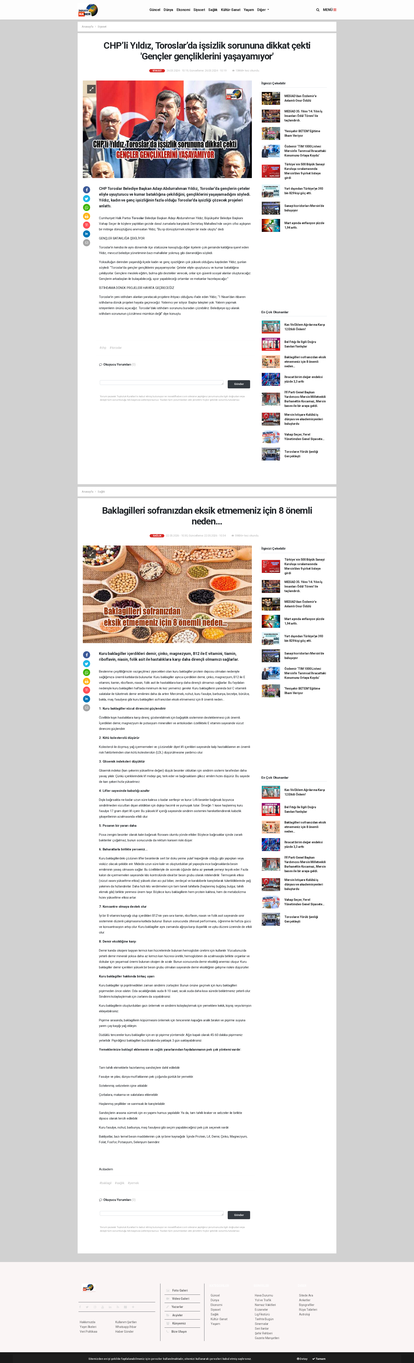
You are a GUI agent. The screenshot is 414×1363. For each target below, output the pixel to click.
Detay (303, 1358)
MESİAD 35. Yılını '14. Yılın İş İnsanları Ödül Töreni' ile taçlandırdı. (303, 116)
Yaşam (249, 10)
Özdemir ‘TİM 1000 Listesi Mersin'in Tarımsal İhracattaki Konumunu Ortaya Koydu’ (305, 151)
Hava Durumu (264, 1295)
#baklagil (105, 1183)
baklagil (127, 1049)
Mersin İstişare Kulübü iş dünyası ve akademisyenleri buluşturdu (303, 419)
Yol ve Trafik (263, 1300)
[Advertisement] (58, 86)
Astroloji (304, 1314)
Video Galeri (180, 1298)
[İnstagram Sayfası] (97, 1307)
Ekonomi (183, 10)
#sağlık (119, 1183)
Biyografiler (306, 1305)
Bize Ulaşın (179, 1331)
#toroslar (116, 347)
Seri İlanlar (262, 1328)
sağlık (159, 1049)
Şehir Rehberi (264, 1333)
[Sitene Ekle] (135, 1307)
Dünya (168, 10)
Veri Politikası (88, 1331)
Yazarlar (177, 1307)
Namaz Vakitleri (265, 1305)
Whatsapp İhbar (125, 1327)
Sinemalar (261, 1324)
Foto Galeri (180, 1290)
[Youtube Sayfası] (104, 1307)
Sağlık (213, 10)
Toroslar (138, 218)
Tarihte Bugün (264, 1319)
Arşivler (177, 1315)
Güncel (154, 10)
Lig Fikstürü (262, 1314)
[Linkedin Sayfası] (112, 1307)
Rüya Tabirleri (308, 1309)
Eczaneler (261, 1309)
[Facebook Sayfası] (81, 1307)
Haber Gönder (124, 1331)
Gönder (239, 384)
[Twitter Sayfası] (89, 1307)
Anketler (304, 1300)
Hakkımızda (87, 1322)
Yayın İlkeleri (88, 1327)
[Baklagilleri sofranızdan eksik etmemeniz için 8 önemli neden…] (167, 594)
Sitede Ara (306, 1295)
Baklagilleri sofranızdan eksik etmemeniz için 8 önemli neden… (305, 361)
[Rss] (119, 1307)
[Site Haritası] (127, 1307)
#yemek (133, 1183)
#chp (102, 347)
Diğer (262, 10)
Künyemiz (179, 1323)
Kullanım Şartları (126, 1322)
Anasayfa (88, 26)
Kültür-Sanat (230, 10)
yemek (209, 869)
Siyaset (199, 10)
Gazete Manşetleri (267, 1338)
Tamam (320, 1358)
